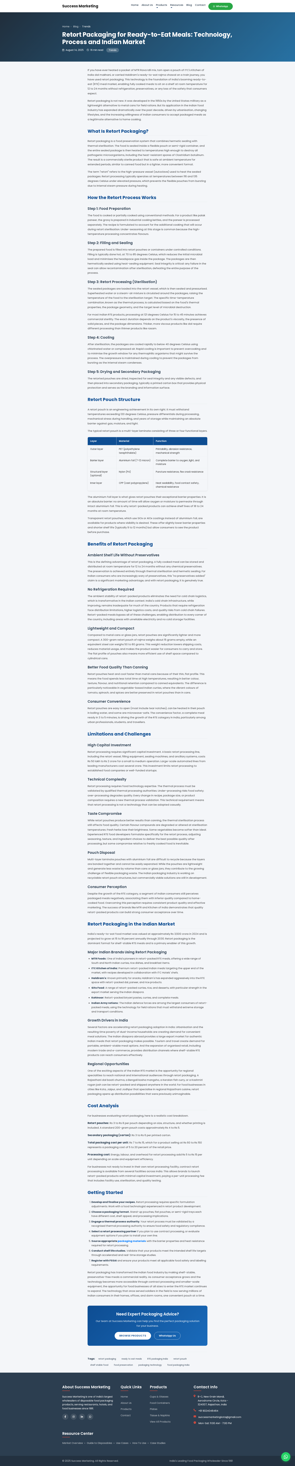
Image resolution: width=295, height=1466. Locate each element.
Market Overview (72, 1443)
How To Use (139, 1443)
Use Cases (122, 1443)
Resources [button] (176, 5)
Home (134, 5)
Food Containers (160, 1403)
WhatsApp (222, 6)
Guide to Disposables (99, 1443)
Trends (112, 50)
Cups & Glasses (159, 1396)
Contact (200, 5)
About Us (147, 5)
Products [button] (161, 5)
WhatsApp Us (167, 1335)
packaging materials (132, 1241)
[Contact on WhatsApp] (285, 1456)
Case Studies (157, 1443)
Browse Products (132, 1335)
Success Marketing (80, 6)
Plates (153, 1409)
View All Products (160, 1421)
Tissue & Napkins (160, 1415)
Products (126, 1409)
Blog (189, 5)
